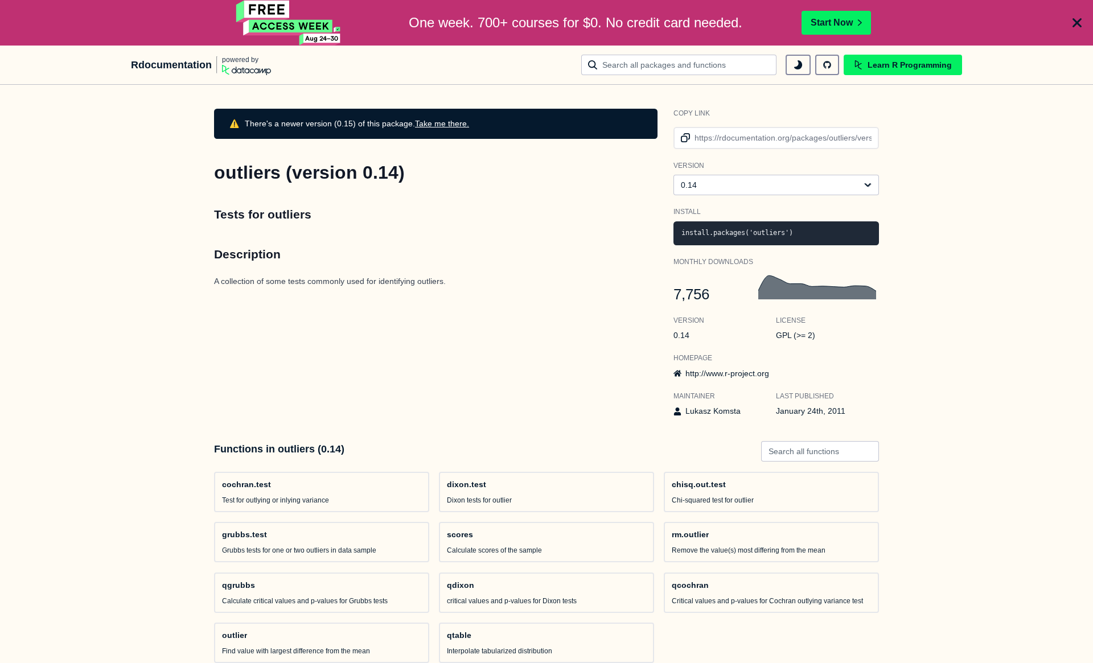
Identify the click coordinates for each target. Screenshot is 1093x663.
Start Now (832, 22)
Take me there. (442, 123)
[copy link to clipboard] (683, 138)
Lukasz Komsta (713, 410)
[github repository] (827, 65)
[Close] (1077, 22)
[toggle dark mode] (798, 65)
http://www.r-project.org (727, 373)
